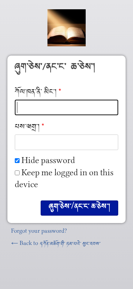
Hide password (48, 163)
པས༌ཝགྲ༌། (27, 128)
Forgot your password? (39, 232)
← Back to (55, 245)
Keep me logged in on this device (64, 181)
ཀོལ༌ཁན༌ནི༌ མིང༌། (36, 93)
